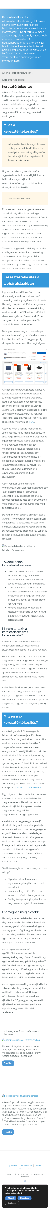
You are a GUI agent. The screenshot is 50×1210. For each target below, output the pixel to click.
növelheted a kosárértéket (28, 787)
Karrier (38, 1166)
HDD (31, 422)
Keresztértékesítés (17, 87)
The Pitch (13, 4)
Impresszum (26, 1166)
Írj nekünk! (13, 1166)
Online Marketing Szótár (16, 72)
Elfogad (11, 1198)
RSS (29, 1169)
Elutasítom (24, 1198)
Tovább (8, 1063)
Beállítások (12, 1203)
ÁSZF (21, 1169)
